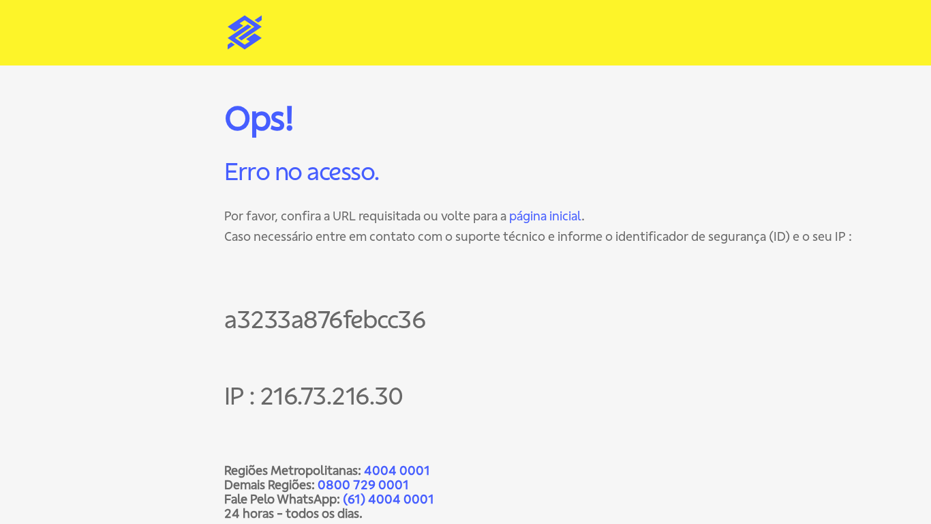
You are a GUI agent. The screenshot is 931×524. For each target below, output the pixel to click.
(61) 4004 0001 (388, 499)
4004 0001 (397, 470)
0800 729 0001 (363, 485)
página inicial (545, 216)
